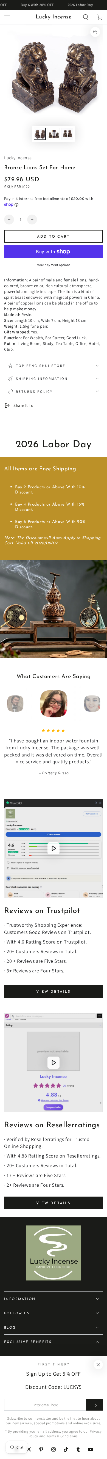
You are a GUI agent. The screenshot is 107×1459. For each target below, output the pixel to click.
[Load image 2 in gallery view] (53, 134)
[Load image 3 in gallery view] (67, 134)
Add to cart (53, 236)
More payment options (54, 265)
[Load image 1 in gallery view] (40, 134)
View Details (53, 992)
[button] (85, 17)
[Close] (98, 1365)
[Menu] (7, 17)
